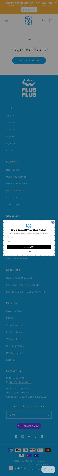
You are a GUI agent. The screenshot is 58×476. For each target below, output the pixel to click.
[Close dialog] (53, 222)
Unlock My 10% (29, 247)
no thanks (29, 251)
